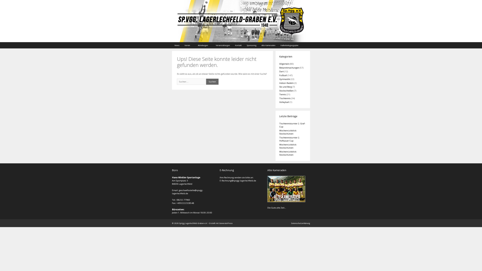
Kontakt (238, 45)
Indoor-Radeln (286, 83)
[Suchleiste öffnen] (306, 45)
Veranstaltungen (223, 45)
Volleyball (284, 102)
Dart (281, 71)
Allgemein (284, 63)
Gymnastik (284, 79)
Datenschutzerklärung (300, 223)
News (176, 45)
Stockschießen (286, 90)
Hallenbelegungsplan (289, 45)
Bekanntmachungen (289, 67)
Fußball (283, 75)
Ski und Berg (285, 86)
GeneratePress (226, 223)
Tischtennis (285, 98)
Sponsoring (251, 45)
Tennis (282, 94)
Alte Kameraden (268, 45)
